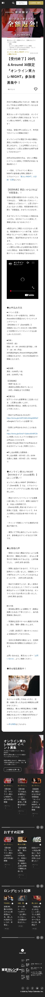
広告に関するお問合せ (23, 971)
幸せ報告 (12, 724)
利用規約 (27, 960)
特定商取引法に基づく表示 (27, 977)
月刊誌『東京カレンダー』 (36, 964)
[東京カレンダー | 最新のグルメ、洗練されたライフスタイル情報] (3, 3)
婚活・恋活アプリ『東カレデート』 (36, 968)
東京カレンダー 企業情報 (23, 977)
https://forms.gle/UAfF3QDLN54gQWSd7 (22, 418)
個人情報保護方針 (27, 964)
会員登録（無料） (36, 3)
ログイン (22, 3)
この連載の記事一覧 (12, 769)
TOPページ (23, 961)
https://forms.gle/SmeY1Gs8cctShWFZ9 (22, 433)
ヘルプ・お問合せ (23, 965)
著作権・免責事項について (27, 971)
